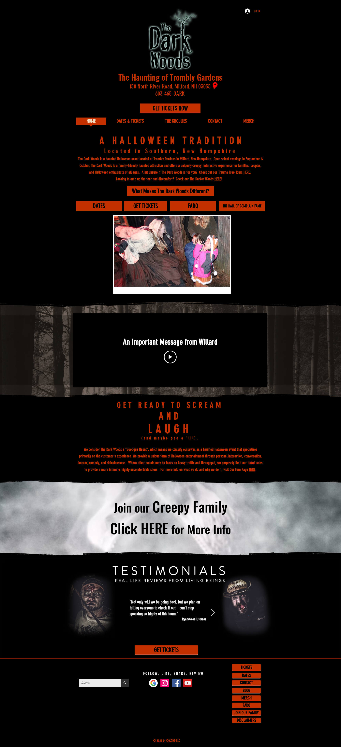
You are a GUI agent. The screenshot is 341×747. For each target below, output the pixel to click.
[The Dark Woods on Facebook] (176, 683)
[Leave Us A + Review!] (153, 683)
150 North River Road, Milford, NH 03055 (170, 86)
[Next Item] (213, 612)
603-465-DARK (170, 93)
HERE (247, 172)
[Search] (125, 683)
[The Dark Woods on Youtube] (187, 683)
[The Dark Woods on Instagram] (164, 683)
